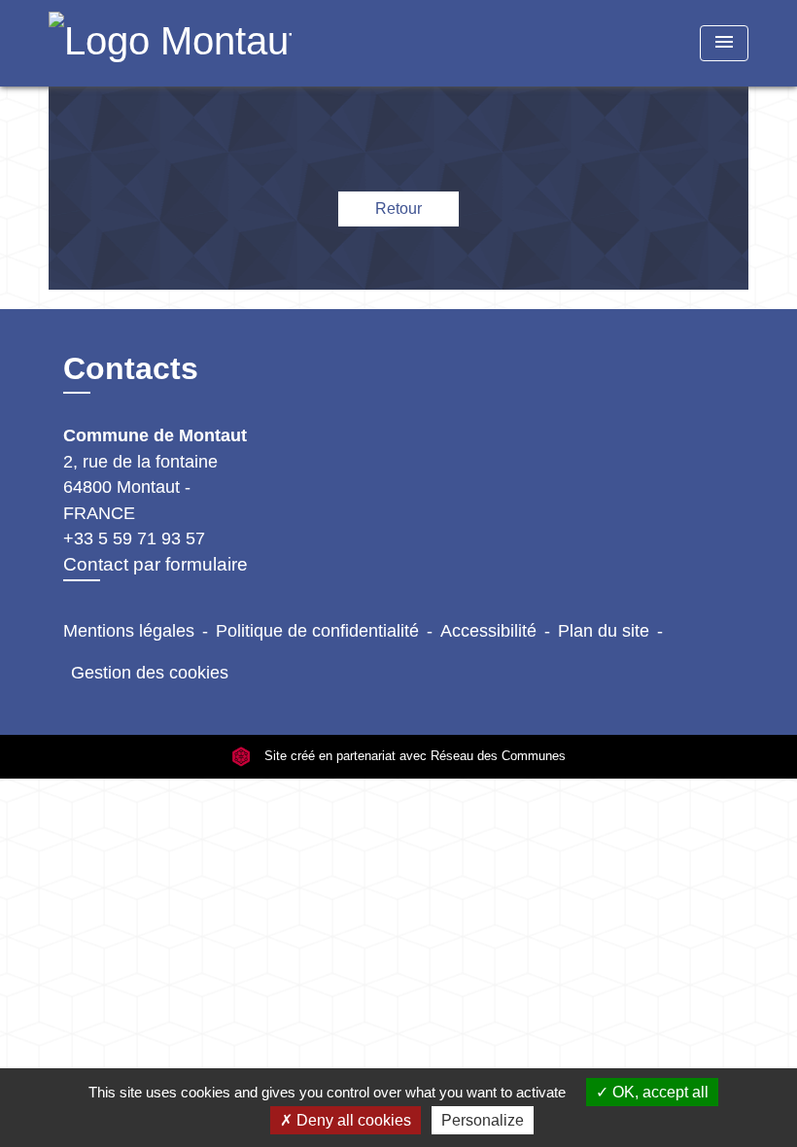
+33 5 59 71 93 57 (134, 538)
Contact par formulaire (155, 564)
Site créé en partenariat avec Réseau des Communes (413, 756)
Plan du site (603, 631)
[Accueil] (170, 43)
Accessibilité (488, 631)
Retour (398, 208)
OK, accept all (658, 1092)
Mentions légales (128, 631)
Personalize (482, 1120)
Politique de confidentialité (317, 631)
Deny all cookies (352, 1120)
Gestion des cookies (149, 672)
